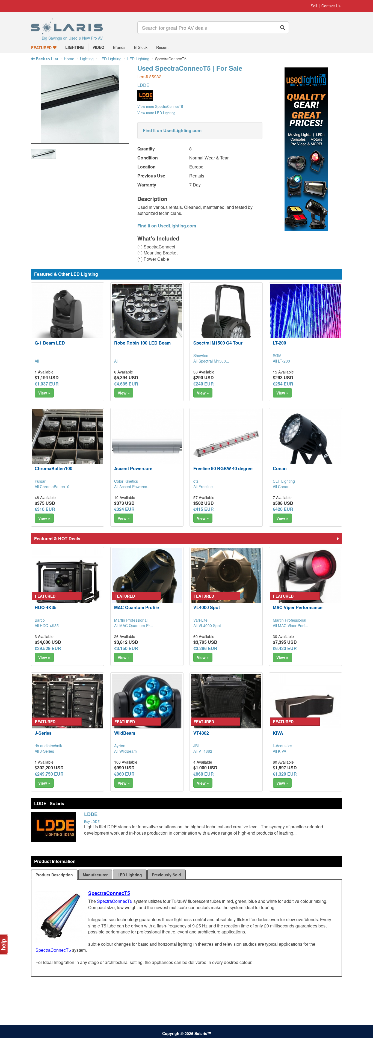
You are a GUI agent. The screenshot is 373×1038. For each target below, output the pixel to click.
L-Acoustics (282, 745)
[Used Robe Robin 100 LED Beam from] (147, 319)
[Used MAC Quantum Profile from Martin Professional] (147, 583)
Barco (40, 620)
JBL (196, 745)
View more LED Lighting (156, 112)
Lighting (87, 58)
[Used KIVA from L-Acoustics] (305, 709)
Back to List (46, 58)
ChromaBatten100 (53, 468)
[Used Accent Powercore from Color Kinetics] (147, 444)
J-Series (43, 733)
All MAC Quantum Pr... (133, 625)
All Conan (281, 486)
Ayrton (119, 745)
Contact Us (331, 5)
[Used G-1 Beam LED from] (67, 319)
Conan (280, 468)
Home (69, 58)
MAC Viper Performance (297, 607)
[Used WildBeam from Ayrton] (147, 709)
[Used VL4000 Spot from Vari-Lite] (226, 583)
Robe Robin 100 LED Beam (142, 343)
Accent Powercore (133, 468)
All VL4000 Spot (207, 625)
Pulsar (40, 481)
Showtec (200, 355)
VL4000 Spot (206, 607)
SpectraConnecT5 (109, 893)
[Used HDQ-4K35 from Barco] (67, 583)
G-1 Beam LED (50, 343)
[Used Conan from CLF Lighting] (305, 442)
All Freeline (203, 486)
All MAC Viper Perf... (290, 625)
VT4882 (201, 733)
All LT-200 (281, 361)
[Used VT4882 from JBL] (226, 709)
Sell (314, 5)
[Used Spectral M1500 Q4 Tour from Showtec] (226, 319)
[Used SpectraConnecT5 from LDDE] (80, 140)
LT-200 (279, 343)
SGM (277, 355)
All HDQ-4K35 (47, 625)
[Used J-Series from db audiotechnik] (67, 709)
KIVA (278, 733)
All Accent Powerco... (132, 486)
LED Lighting (110, 58)
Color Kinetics (126, 481)
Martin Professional (130, 620)
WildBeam (124, 733)
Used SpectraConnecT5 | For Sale (189, 68)
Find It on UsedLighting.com (172, 130)
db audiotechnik (48, 745)
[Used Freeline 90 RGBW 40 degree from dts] (226, 444)
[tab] (54, 875)
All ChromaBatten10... (54, 486)
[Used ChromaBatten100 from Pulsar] (67, 444)
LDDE (143, 85)
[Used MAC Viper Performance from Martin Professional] (305, 583)
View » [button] (44, 393)
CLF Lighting (284, 481)
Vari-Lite (200, 620)
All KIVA (279, 751)
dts (196, 481)
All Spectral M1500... (211, 361)
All (37, 361)
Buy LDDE (92, 821)
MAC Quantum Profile (136, 607)
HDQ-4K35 (46, 607)
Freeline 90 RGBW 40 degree (223, 468)
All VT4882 (202, 751)
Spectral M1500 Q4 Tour (217, 343)
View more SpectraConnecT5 (160, 106)
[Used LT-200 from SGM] (305, 319)
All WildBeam (125, 751)
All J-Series (44, 751)
